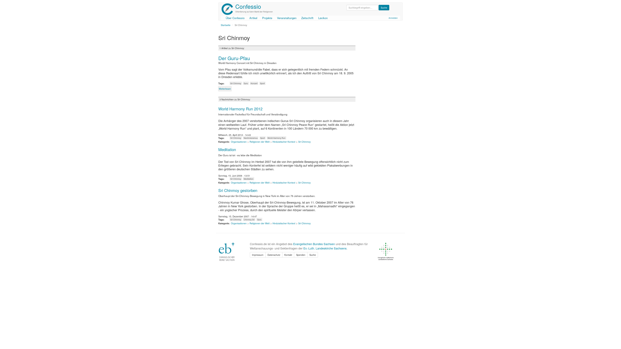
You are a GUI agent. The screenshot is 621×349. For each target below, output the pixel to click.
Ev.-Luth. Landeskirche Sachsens (325, 248)
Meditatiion (248, 178)
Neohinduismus (251, 138)
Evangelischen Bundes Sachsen (314, 244)
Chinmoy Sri (249, 219)
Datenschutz (273, 254)
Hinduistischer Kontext (283, 141)
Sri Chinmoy (235, 83)
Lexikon (323, 18)
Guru (246, 83)
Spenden (300, 254)
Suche (312, 254)
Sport (262, 83)
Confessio (248, 6)
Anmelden (393, 17)
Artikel (253, 18)
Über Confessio (235, 18)
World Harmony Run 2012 (240, 108)
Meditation (227, 149)
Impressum (257, 254)
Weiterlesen (225, 88)
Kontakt (288, 254)
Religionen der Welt (260, 141)
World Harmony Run (276, 138)
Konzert (254, 83)
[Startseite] (228, 9)
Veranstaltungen (286, 18)
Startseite (225, 25)
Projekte (267, 18)
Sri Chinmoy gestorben (237, 190)
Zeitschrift (307, 18)
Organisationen (239, 141)
